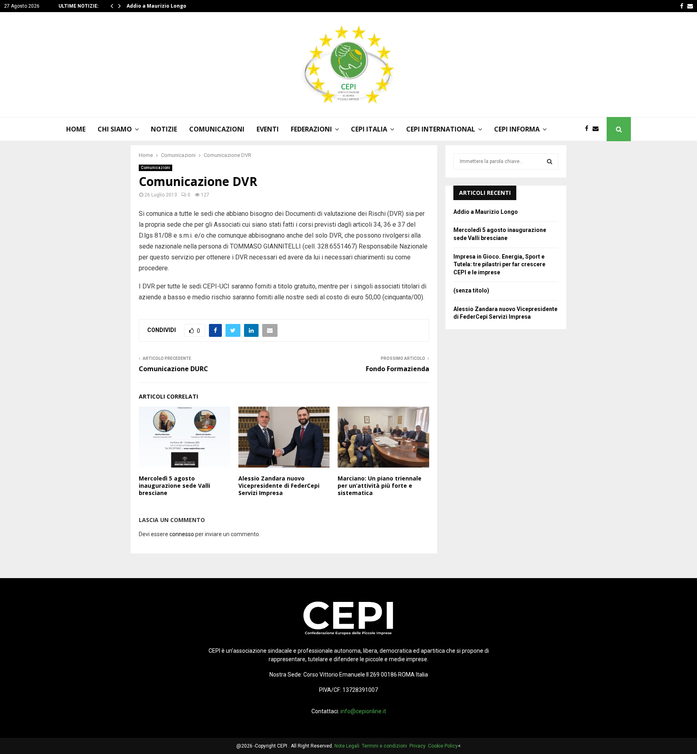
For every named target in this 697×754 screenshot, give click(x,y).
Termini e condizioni (385, 746)
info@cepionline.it (363, 711)
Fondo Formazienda (397, 368)
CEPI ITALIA (369, 129)
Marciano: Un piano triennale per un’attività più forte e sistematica (380, 485)
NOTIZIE (164, 129)
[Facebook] (589, 129)
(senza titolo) (471, 290)
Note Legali (348, 746)
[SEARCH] (549, 161)
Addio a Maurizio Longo (156, 5)
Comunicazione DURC (173, 368)
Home (76, 129)
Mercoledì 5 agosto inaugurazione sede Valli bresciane (174, 485)
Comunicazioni (216, 129)
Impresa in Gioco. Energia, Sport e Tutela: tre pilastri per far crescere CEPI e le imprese (499, 264)
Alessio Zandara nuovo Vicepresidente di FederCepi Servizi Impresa (278, 485)
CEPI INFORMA (517, 129)
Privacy (418, 746)
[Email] (598, 129)
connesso (181, 534)
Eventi (268, 129)
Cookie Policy (443, 746)
